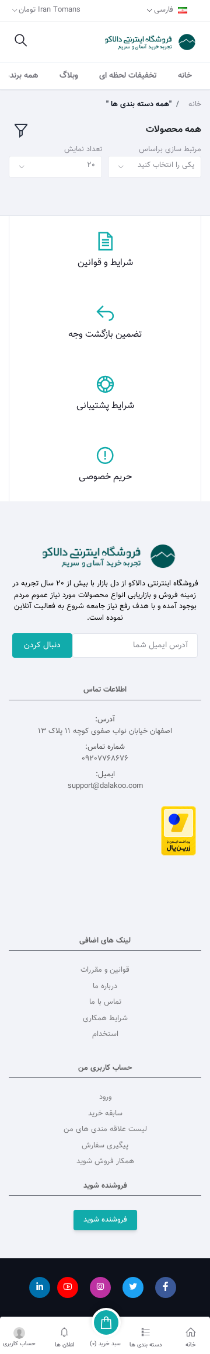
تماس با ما (105, 1002)
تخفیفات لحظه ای (128, 75)
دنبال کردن (42, 645)
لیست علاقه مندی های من (105, 1129)
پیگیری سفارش (105, 1145)
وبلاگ (69, 75)
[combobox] (154, 167)
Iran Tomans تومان (49, 10)
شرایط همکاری (105, 1018)
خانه (185, 75)
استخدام (105, 1034)
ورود (105, 1097)
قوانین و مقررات (105, 970)
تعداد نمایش (83, 149)
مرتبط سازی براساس (170, 149)
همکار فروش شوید (105, 1161)
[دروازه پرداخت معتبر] (178, 831)
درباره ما (105, 986)
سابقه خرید (105, 1113)
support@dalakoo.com (105, 786)
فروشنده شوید (105, 1220)
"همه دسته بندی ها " (139, 104)
